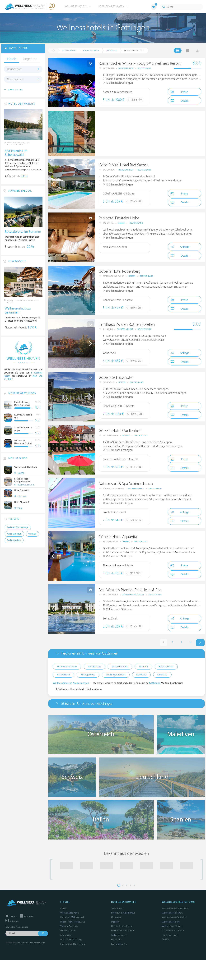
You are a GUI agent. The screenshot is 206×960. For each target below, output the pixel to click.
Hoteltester (116, 917)
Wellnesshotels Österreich (174, 917)
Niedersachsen (125, 68)
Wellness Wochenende (17, 527)
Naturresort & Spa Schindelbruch (126, 483)
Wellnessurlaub (14, 534)
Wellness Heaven (119, 935)
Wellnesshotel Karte (69, 912)
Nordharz (141, 674)
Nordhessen (94, 666)
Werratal (143, 666)
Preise (184, 92)
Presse (63, 908)
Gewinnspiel (66, 935)
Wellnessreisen (14, 540)
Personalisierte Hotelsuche (72, 921)
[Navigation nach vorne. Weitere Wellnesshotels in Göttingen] (200, 642)
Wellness (32, 534)
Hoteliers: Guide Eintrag (71, 939)
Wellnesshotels (76, 6)
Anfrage (184, 247)
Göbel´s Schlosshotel (116, 377)
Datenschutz (79, 944)
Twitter (12, 916)
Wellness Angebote (69, 926)
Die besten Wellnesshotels (72, 917)
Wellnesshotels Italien (172, 926)
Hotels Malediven (170, 935)
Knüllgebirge (88, 674)
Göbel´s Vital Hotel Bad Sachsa (124, 165)
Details (184, 100)
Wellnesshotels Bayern (172, 912)
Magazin (115, 921)
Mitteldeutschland (67, 666)
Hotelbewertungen (111, 6)
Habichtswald (166, 666)
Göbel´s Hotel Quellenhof (119, 430)
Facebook (28, 916)
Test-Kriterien (117, 908)
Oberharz (162, 674)
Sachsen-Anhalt (125, 329)
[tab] (126, 653)
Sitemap (166, 939)
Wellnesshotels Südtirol (173, 930)
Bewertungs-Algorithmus (123, 912)
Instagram (14, 921)
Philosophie (116, 939)
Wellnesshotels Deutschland (175, 908)
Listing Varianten (119, 944)
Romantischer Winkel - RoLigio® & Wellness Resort (140, 63)
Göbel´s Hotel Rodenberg (120, 271)
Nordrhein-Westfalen (133, 595)
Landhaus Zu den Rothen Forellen (127, 324)
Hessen (121, 223)
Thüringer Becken (115, 674)
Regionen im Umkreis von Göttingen (89, 653)
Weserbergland (120, 666)
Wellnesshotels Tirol (171, 921)
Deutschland (144, 68)
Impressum (65, 944)
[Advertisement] (150, 133)
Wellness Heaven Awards (123, 930)
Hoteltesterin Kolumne (121, 926)
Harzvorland (63, 674)
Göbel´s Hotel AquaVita (118, 537)
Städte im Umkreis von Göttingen (87, 703)
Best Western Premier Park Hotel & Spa (130, 590)
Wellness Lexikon (68, 930)
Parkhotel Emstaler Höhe (119, 218)
